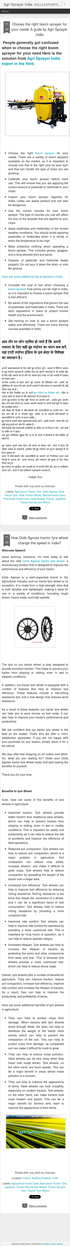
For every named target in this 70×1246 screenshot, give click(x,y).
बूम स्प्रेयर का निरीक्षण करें (46, 392)
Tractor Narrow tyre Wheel (35, 502)
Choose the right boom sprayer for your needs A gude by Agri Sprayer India (39, 29)
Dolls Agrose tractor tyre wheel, (44, 561)
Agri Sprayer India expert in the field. (31, 60)
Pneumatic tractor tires (16, 498)
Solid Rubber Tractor (42, 498)
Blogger (46, 1243)
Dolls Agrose (50, 491)
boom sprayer (45, 153)
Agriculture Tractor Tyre (28, 491)
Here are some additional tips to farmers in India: (32, 276)
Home (5, 11)
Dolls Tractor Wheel (30, 495)
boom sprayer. (17, 289)
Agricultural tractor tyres (25, 1183)
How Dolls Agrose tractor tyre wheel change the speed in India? (39, 540)
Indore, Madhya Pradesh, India (40, 1178)
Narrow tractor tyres (54, 495)
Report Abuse (57, 1243)
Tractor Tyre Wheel (38, 1190)
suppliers (60, 498)
